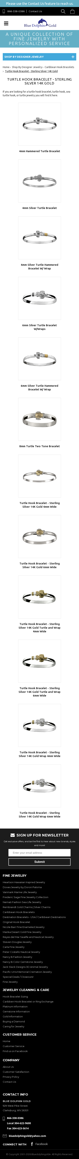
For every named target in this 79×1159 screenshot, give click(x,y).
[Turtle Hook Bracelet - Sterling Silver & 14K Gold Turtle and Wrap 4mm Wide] (39, 597)
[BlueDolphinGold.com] (40, 26)
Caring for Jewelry (13, 1026)
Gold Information (13, 1016)
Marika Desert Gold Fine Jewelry (22, 932)
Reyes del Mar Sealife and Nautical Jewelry (28, 936)
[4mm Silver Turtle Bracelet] (39, 181)
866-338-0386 (16, 11)
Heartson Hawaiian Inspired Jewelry (24, 882)
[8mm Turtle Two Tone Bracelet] (39, 419)
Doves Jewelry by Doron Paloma (22, 887)
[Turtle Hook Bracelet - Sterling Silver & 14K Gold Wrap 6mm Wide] (39, 785)
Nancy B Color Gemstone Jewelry (23, 961)
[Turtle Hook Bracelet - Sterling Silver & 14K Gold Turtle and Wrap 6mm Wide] (39, 661)
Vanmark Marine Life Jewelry (20, 892)
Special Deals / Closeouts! (18, 976)
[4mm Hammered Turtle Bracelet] (39, 124)
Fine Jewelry (10, 981)
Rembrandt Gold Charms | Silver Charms (26, 907)
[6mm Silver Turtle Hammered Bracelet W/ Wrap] (39, 358)
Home (6, 1041)
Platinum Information (15, 1006)
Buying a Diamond (14, 1021)
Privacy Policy (11, 1076)
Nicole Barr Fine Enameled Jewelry (23, 927)
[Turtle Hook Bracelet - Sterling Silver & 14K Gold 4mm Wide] (39, 476)
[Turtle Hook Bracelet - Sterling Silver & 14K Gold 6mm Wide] (39, 536)
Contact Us (35, 11)
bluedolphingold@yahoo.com (27, 1136)
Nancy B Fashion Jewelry (17, 956)
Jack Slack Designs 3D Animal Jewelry (25, 966)
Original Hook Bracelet (16, 922)
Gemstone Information (16, 1011)
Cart (73, 11)
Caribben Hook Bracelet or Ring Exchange (28, 1001)
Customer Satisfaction (16, 1071)
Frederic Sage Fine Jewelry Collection (25, 897)
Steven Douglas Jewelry (17, 941)
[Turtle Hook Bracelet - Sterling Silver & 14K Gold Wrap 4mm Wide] (39, 725)
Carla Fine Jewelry (13, 946)
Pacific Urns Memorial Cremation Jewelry (27, 971)
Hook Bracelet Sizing (15, 996)
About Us (8, 1066)
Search (64, 11)
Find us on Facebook (15, 1051)
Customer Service (13, 1046)
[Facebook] (39, 1145)
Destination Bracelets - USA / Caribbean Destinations (34, 917)
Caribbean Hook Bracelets (19, 912)
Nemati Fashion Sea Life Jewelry (22, 902)
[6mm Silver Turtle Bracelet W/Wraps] (39, 298)
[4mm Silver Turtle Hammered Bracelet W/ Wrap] (39, 237)
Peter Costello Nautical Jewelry (21, 951)
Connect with (14, 1144)
